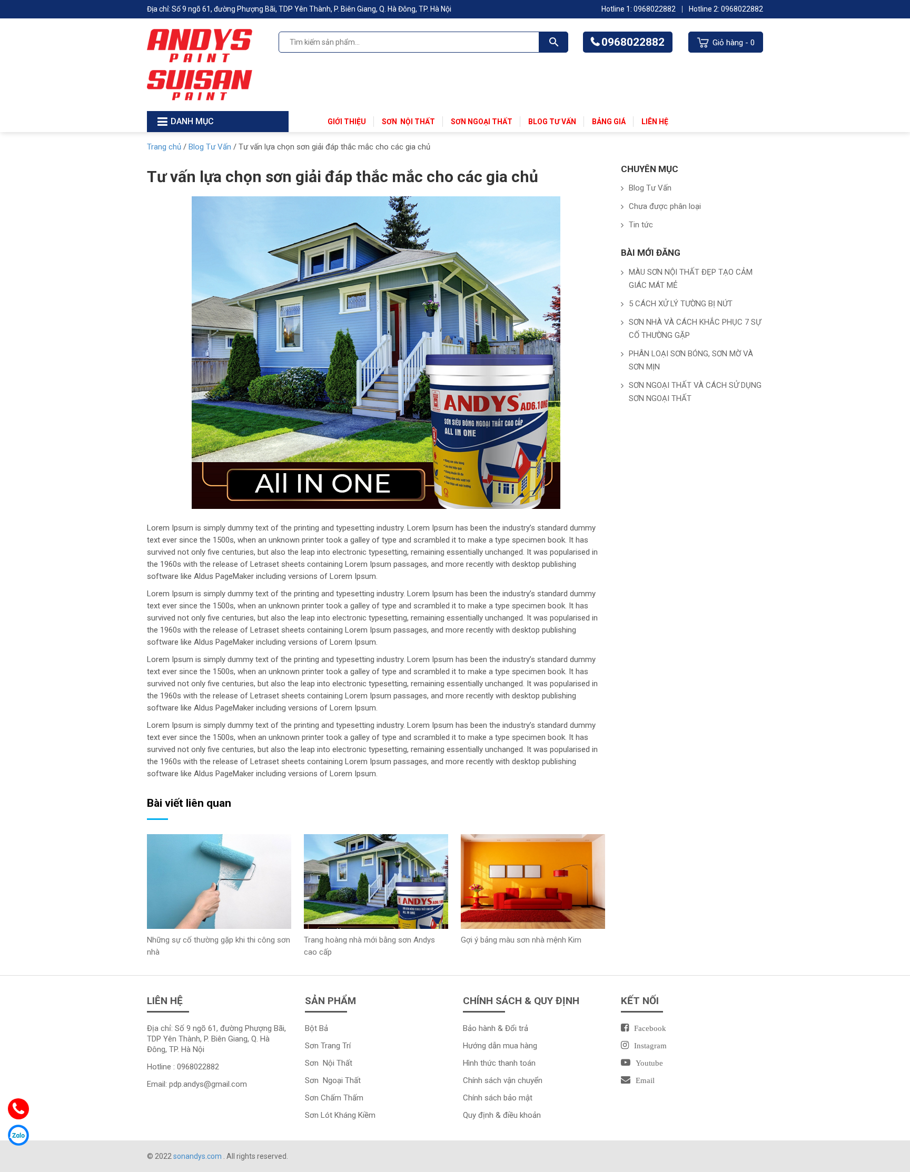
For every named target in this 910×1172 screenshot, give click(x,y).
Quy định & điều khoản (502, 1115)
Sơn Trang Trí (328, 1045)
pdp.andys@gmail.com (208, 1084)
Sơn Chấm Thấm (334, 1098)
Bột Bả (316, 1028)
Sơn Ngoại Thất (481, 121)
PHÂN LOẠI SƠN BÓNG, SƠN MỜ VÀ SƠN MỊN (691, 360)
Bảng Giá (609, 121)
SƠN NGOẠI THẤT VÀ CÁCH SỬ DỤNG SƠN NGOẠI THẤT (695, 391)
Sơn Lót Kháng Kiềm (340, 1115)
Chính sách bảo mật (497, 1098)
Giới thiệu (347, 121)
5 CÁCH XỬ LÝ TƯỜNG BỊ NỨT (681, 303)
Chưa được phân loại (665, 206)
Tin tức (641, 224)
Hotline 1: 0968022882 (638, 9)
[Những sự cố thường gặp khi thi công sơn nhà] (219, 881)
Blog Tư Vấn (552, 121)
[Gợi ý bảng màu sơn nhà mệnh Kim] (533, 881)
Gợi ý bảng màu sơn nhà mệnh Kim (521, 940)
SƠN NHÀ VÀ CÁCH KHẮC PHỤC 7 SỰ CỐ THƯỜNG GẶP (695, 328)
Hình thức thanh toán (499, 1063)
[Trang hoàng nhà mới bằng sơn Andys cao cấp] (376, 881)
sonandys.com (198, 1156)
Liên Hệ (654, 121)
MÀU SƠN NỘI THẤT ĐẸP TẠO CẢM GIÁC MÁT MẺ (691, 278)
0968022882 (633, 42)
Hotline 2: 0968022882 (726, 9)
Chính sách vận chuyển (502, 1080)
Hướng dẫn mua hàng (500, 1045)
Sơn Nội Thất (408, 121)
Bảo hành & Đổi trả (495, 1028)
